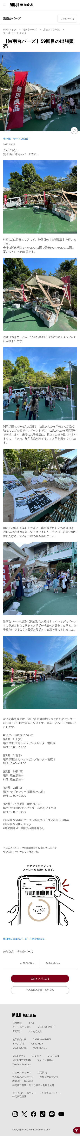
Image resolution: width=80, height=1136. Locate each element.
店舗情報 (17, 1023)
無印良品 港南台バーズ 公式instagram (23, 939)
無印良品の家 (19, 1039)
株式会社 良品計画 (22, 1081)
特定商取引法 (19, 1096)
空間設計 (17, 1031)
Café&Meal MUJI (42, 1039)
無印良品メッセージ (22, 1077)
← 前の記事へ (27, 963)
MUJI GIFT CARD (21, 1060)
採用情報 (42, 1072)
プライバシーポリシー (24, 1093)
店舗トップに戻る (40, 978)
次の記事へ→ (53, 963)
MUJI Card (53, 1056)
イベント (32, 1023)
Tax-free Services (21, 1064)
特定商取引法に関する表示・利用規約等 (33, 1085)
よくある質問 (35, 1031)
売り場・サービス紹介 (15, 138)
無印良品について (49, 1077)
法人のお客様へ (45, 1060)
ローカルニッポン (21, 1027)
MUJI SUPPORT (46, 1027)
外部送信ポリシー (51, 1093)
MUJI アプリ (18, 1056)
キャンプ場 (18, 1043)
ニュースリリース (21, 1072)
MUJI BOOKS (19, 1048)
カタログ (36, 1056)
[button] (4, 4)
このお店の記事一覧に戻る (40, 990)
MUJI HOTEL (40, 1048)
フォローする (67, 18)
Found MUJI (36, 1043)
